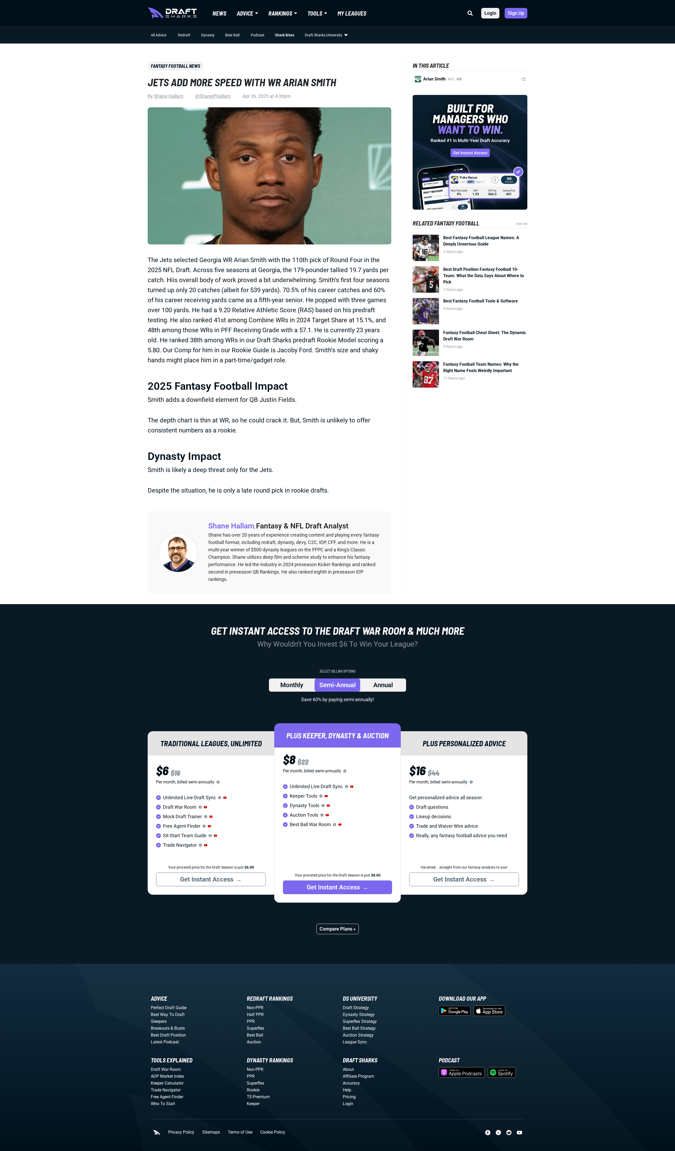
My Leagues (352, 13)
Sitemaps (211, 1132)
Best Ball (232, 35)
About (348, 1069)
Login (490, 13)
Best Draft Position (168, 1035)
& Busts (178, 1028)
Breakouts (160, 1028)
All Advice (158, 35)
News (219, 13)
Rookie (253, 1089)
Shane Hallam (169, 96)
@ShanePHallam (213, 96)
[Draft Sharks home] (172, 13)
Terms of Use (240, 1132)
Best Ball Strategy (359, 1028)
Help (347, 1089)
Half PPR (255, 1014)
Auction (254, 1041)
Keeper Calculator (167, 1083)
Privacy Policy (181, 1132)
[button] (224, 797)
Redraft (184, 35)
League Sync (355, 1041)
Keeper (253, 1103)
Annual (383, 685)
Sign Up (516, 13)
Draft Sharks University (323, 35)
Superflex (255, 1028)
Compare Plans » (338, 929)
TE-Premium (258, 1096)
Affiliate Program (358, 1076)
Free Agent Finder (167, 1096)
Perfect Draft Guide (168, 1007)
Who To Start (163, 1103)
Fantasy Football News (175, 66)
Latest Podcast (165, 1041)
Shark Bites (284, 35)
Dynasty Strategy (359, 1014)
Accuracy (351, 1083)
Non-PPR (255, 1007)
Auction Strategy (358, 1035)
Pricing (349, 1096)
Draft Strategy (356, 1007)
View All (521, 224)
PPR (251, 1021)
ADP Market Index (167, 1076)
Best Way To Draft (168, 1014)
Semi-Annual (337, 685)
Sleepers (159, 1021)
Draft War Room (166, 1069)
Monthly (291, 685)
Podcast (257, 35)
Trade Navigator (166, 1089)
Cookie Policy (272, 1132)
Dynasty (208, 35)
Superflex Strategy (360, 1021)
